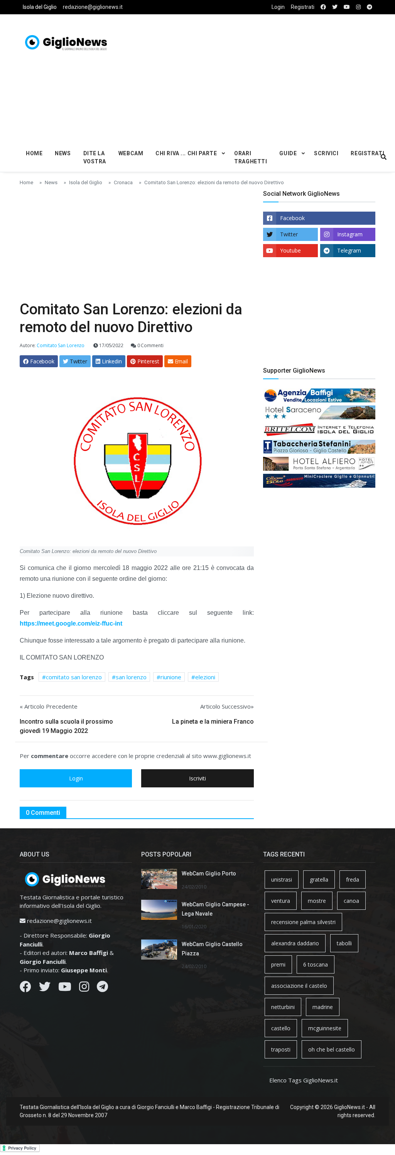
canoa (351, 900)
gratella (319, 879)
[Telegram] (102, 988)
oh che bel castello (331, 1049)
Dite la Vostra (94, 157)
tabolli (344, 943)
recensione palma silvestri (303, 922)
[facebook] (323, 7)
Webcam (130, 153)
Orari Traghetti (250, 157)
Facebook (292, 218)
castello (280, 1028)
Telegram (349, 250)
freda (352, 879)
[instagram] (358, 7)
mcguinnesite (324, 1028)
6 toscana (315, 964)
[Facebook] (25, 988)
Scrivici (326, 153)
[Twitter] (45, 988)
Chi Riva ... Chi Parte (186, 153)
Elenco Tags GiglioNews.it (303, 1080)
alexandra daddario (295, 943)
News (63, 153)
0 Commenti (150, 345)
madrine (322, 1007)
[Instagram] (84, 988)
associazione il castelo (299, 985)
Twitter (289, 234)
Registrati (302, 7)
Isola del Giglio (40, 7)
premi (278, 964)
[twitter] (335, 7)
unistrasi (281, 879)
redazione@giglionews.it (93, 7)
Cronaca (123, 182)
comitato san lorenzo (74, 677)
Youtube (290, 250)
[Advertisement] (268, 78)
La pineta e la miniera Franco (213, 721)
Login (278, 7)
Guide (288, 153)
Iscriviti (197, 778)
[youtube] (347, 7)
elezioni (205, 677)
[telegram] (369, 7)
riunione (170, 677)
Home (34, 153)
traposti (280, 1049)
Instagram (350, 234)
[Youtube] (64, 988)
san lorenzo (131, 677)
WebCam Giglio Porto (209, 873)
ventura (280, 900)
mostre (317, 900)
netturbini (283, 1007)
